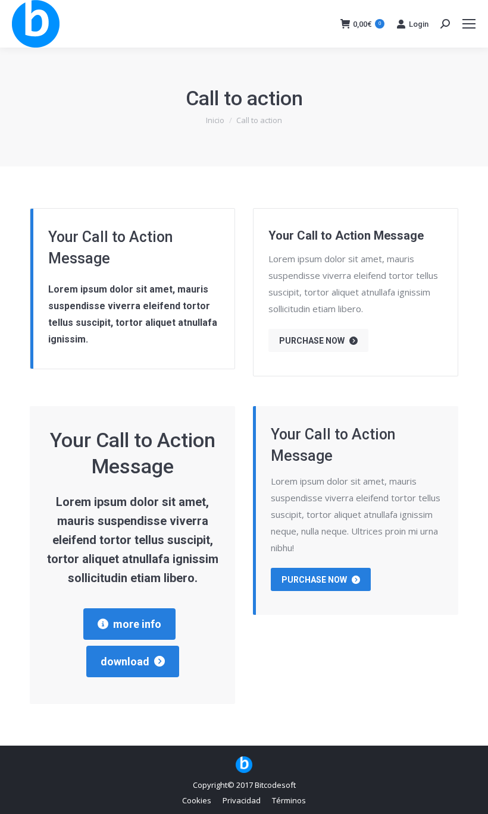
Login (418, 24)
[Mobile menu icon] (469, 24)
